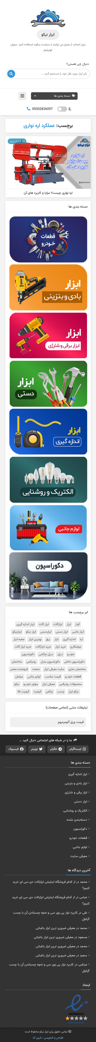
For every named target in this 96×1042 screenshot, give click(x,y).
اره (81, 639)
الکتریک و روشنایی (75, 810)
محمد (83, 881)
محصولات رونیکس (70, 684)
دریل (60, 654)
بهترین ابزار (35, 639)
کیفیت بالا (23, 691)
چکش (49, 691)
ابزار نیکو (31, 632)
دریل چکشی (46, 654)
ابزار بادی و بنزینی (76, 783)
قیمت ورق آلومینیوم (71, 722)
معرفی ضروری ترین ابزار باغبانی (55, 928)
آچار (77, 624)
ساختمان (17, 661)
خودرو (70, 654)
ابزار (69, 624)
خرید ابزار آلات (23, 647)
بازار (56, 639)
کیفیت (37, 691)
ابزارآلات (57, 624)
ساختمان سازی (77, 669)
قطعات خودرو (73, 676)
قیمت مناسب (53, 676)
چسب (60, 691)
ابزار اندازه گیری (25, 624)
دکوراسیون (28, 654)
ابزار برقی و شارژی (76, 792)
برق (48, 639)
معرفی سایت (78, 856)
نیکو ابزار (74, 691)
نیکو (16, 684)
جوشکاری (75, 647)
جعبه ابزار (18, 639)
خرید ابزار (60, 647)
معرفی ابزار (48, 684)
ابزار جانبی (78, 632)
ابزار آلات (44, 624)
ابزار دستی (62, 632)
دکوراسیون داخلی (74, 661)
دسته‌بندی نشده (77, 819)
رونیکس (31, 661)
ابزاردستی (45, 632)
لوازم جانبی (34, 676)
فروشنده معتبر (19, 669)
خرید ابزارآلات (43, 647)
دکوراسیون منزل (50, 661)
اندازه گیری (69, 639)
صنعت (36, 669)
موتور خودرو (31, 684)
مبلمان (19, 676)
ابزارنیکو (17, 632)
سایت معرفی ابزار (54, 669)
